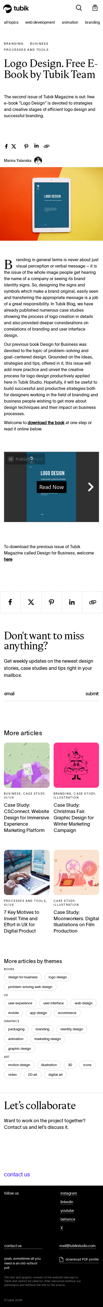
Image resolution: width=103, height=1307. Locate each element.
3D (70, 1065)
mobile (13, 1013)
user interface (53, 1003)
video (12, 1075)
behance (67, 1219)
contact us (17, 1174)
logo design (58, 977)
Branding (92, 22)
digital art (55, 1075)
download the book (46, 422)
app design (38, 1013)
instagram (68, 1193)
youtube (67, 1210)
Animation (70, 22)
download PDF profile (82, 1259)
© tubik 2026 (13, 1300)
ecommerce (67, 1013)
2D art (32, 1075)
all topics (11, 22)
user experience (20, 1003)
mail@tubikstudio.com (77, 1246)
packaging (16, 1029)
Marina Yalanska (17, 160)
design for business (23, 977)
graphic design (19, 1049)
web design (83, 1003)
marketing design (47, 1039)
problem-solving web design (30, 987)
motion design (19, 1065)
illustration (49, 1065)
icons (87, 1065)
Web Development (40, 22)
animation (15, 1039)
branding (42, 1029)
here (8, 559)
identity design (71, 1029)
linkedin (66, 1202)
